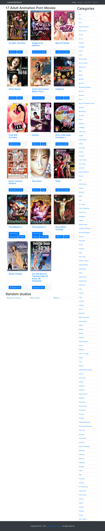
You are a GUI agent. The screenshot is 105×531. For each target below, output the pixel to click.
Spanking (82, 450)
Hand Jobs (82, 257)
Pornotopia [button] (13, 237)
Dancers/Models (84, 172)
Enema (81, 176)
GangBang (82, 216)
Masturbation (83, 321)
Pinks (57, 181)
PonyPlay (82, 386)
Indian (81, 273)
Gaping (81, 220)
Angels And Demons (37, 44)
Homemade (82, 269)
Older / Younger (84, 353)
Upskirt (81, 503)
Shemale (81, 418)
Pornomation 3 (39, 227)
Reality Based (83, 394)
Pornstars (80, 2)
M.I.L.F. (81, 309)
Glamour (81, 236)
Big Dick (81, 83)
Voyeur (81, 515)
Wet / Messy (82, 519)
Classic (81, 144)
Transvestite (82, 495)
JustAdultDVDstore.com (53, 526)
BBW (80, 71)
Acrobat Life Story (17, 43)
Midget (81, 329)
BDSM (81, 75)
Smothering (82, 438)
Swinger (81, 466)
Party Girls (82, 378)
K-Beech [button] (21, 237)
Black (80, 99)
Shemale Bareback (84, 422)
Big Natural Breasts (85, 87)
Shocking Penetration (85, 426)
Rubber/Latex (83, 406)
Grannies (81, 248)
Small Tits (82, 430)
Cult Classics (83, 160)
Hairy (80, 253)
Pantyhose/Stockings (85, 370)
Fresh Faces (82, 212)
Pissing (81, 382)
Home (74, 2)
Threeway (82, 479)
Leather (81, 293)
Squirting (81, 454)
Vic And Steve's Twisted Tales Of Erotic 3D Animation (40, 277)
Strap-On (81, 458)
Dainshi (35, 135)
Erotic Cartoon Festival (15, 182)
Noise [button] (20, 98)
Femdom (81, 192)
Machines (82, 313)
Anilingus (81, 47)
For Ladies (82, 204)
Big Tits (81, 91)
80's (80, 18)
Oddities (81, 349)
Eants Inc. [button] (13, 52)
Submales (82, 462)
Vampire (81, 507)
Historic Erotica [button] (14, 144)
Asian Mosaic (83, 59)
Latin (80, 289)
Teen (80, 474)
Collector (59, 89)
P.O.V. (80, 361)
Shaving (81, 414)
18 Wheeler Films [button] (38, 98)
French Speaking (84, 208)
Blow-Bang (82, 111)
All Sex (81, 39)
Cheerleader (82, 140)
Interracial (82, 285)
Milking (81, 333)
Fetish (80, 196)
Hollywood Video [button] (62, 144)
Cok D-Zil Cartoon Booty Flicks (40, 90)
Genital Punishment (85, 228)
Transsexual (82, 491)
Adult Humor (83, 31)
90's (80, 22)
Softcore (81, 442)
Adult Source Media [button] (39, 52)
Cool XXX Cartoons (13, 136)
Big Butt (81, 79)
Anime (81, 51)
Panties (81, 366)
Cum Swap (82, 164)
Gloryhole (82, 240)
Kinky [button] (20, 52)
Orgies (81, 357)
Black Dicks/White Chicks (87, 103)
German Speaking (84, 232)
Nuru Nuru (37, 181)
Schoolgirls (82, 410)
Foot (80, 200)
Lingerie (81, 305)
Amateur (81, 43)
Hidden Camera (84, 261)
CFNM (81, 135)
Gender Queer (83, 224)
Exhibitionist (82, 184)
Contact (94, 2)
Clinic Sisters (15, 89)
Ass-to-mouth (83, 63)
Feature (81, 188)
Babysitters (82, 67)
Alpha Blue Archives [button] (16, 190)
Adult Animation (84, 27)
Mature (81, 325)
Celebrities (82, 131)
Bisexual (81, 95)
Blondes (81, 107)
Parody (81, 374)
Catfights (82, 127)
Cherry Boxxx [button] (14, 233)
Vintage (81, 511)
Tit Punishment (83, 487)
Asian (80, 55)
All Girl (81, 35)
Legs (80, 297)
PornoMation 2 (15, 227)
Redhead (81, 398)
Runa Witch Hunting (60, 228)
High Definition (83, 265)
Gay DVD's (87, 2)
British (81, 119)
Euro (80, 180)
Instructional (82, 277)
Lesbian (81, 301)
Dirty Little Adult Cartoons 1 (63, 136)
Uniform (81, 499)
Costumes (82, 148)
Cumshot (81, 168)
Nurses (81, 345)
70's (80, 14)
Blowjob (81, 115)
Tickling (81, 483)
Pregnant (81, 390)
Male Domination (84, 317)
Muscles (81, 337)
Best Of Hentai (62, 43)
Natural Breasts (83, 341)
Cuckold (81, 156)
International (83, 281)
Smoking (81, 434)
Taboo (81, 470)
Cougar (81, 152)
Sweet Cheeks (15, 274)
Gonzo (81, 244)
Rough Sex (82, 402)
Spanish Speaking (84, 446)
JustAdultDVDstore (14, 2)
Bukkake (81, 123)
